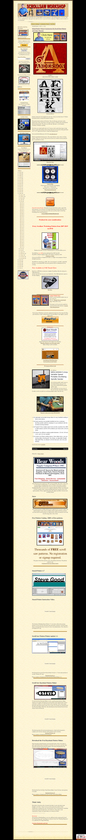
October (22, 255)
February (22, 196)
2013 (20, 182)
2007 (20, 172)
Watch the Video (50, 162)
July (21, 250)
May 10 (21, 216)
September (22, 253)
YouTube (52, 24)
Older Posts (65, 448)
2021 (20, 259)
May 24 (21, 236)
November (22, 256)
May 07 (21, 212)
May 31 (21, 247)
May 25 (21, 238)
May (21, 201)
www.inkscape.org (53, 134)
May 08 (21, 213)
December (22, 258)
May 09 (21, 215)
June (21, 248)
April (21, 199)
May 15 (21, 222)
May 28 (21, 242)
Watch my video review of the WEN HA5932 (50, 413)
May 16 (21, 224)
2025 (20, 266)
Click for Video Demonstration (59, 306)
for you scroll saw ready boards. (50, 361)
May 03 (21, 206)
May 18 (21, 227)
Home (50, 448)
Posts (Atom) (41, 453)
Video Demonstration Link (50, 189)
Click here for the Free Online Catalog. (50, 563)
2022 (20, 261)
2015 (20, 185)
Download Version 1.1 (50, 675)
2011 (20, 178)
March (21, 198)
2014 (20, 183)
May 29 (21, 244)
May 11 (21, 218)
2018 (20, 190)
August (21, 251)
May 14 (21, 221)
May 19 (21, 228)
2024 (20, 264)
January (21, 194)
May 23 (21, 235)
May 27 (21, 241)
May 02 (21, 204)
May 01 (21, 202)
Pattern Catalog (35, 24)
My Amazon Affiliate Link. (50, 366)
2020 (20, 193)
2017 (20, 188)
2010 (20, 177)
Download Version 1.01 (50, 733)
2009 (20, 175)
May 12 (21, 219)
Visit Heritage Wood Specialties (50, 360)
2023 (20, 263)
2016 (20, 186)
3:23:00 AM (43, 444)
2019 (20, 191)
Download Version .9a (50, 793)
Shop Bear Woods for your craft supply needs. (50, 343)
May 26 (21, 239)
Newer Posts (35, 448)
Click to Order (50, 184)
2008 (20, 174)
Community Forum (44, 24)
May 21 (21, 231)
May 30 (21, 245)
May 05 (21, 209)
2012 (20, 180)
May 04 (21, 207)
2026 (20, 268)
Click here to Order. (50, 256)
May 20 (21, 230)
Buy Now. (50, 290)
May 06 (21, 210)
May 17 (21, 225)
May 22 (21, 233)
